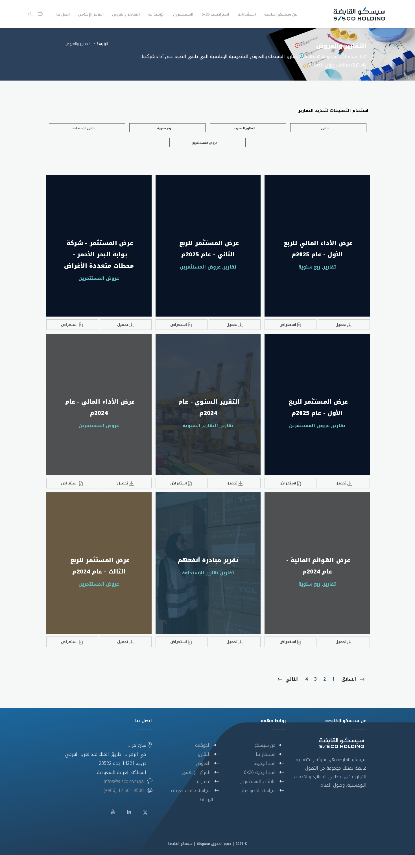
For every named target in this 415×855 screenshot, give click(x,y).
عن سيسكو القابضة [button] (280, 14)
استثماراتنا (266, 754)
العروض (203, 763)
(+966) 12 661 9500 (124, 790)
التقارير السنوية (245, 128)
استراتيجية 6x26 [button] (215, 14)
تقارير (325, 128)
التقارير (204, 754)
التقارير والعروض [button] (126, 14)
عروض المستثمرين (205, 143)
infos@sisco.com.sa (124, 781)
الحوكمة (203, 745)
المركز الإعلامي (91, 14)
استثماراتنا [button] (246, 14)
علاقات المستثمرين (258, 781)
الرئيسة (102, 44)
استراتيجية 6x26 (260, 772)
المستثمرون (183, 14)
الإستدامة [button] (156, 14)
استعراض (287, 324)
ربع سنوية (164, 128)
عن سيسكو (265, 745)
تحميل (340, 324)
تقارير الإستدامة (84, 128)
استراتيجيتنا (265, 763)
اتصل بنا (63, 14)
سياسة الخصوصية (259, 790)
